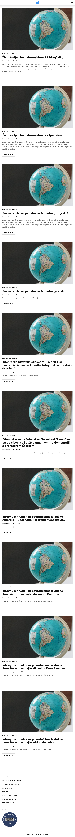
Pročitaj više (8, 77)
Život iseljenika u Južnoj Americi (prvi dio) (32, 135)
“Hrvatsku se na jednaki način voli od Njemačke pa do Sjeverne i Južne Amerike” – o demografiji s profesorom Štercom (36, 442)
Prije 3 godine (16, 60)
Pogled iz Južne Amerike (9, 53)
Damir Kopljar (6, 60)
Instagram (5, 806)
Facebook (5, 810)
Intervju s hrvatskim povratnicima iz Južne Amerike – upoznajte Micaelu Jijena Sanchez (33, 666)
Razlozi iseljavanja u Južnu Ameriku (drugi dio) (35, 213)
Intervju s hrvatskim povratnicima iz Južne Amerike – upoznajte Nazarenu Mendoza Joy (33, 518)
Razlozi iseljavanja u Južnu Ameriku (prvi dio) (34, 291)
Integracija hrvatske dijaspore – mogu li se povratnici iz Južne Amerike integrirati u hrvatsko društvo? (37, 365)
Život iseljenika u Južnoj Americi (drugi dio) (33, 57)
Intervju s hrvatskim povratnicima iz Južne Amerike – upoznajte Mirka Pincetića (32, 740)
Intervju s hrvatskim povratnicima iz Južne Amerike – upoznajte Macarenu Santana (32, 592)
